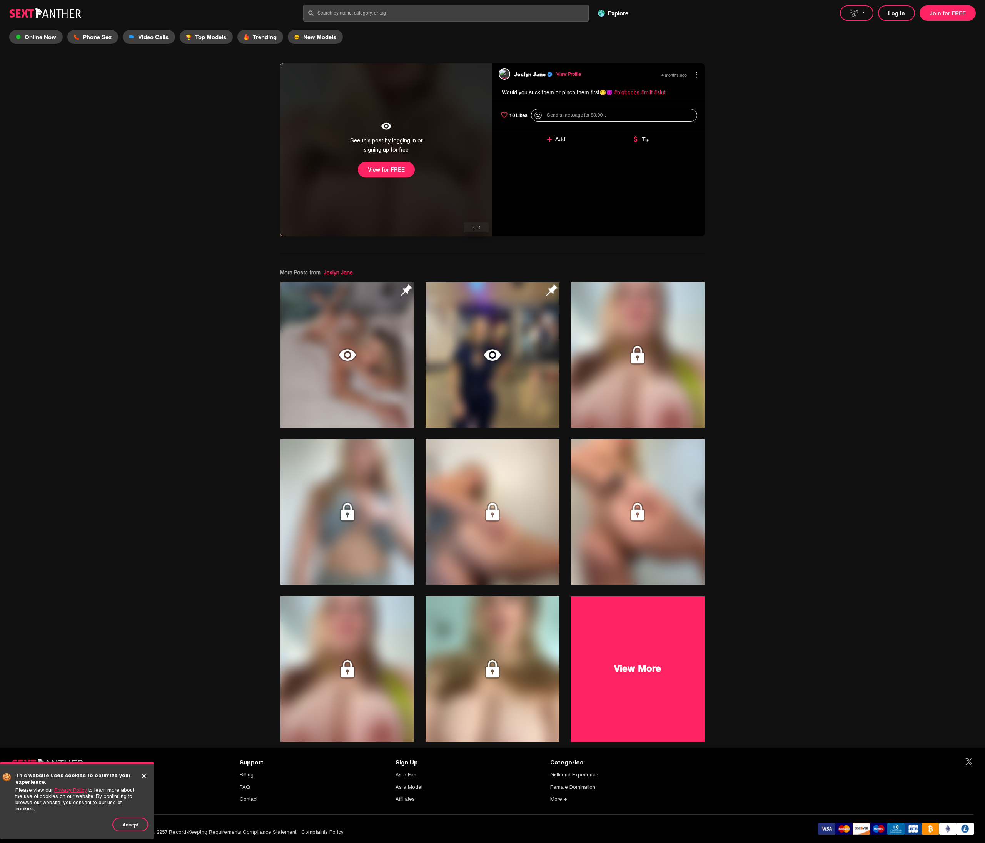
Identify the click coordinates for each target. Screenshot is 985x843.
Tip (646, 139)
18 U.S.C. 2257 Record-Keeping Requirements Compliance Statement (215, 832)
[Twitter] (969, 762)
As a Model (409, 787)
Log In (896, 13)
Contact (248, 799)
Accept (130, 824)
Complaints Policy (322, 832)
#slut (660, 92)
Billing (247, 775)
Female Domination (572, 787)
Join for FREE (948, 13)
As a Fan (406, 775)
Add (560, 139)
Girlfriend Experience (574, 775)
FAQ (245, 787)
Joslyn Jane (338, 272)
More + (558, 799)
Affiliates (405, 799)
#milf (647, 92)
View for (386, 169)
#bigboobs (626, 92)
